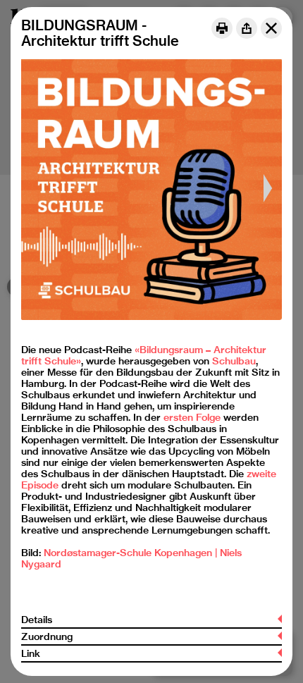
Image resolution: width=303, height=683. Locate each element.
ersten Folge (192, 417)
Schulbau (234, 361)
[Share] (246, 28)
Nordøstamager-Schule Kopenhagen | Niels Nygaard (131, 558)
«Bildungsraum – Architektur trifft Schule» (143, 355)
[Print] (222, 28)
